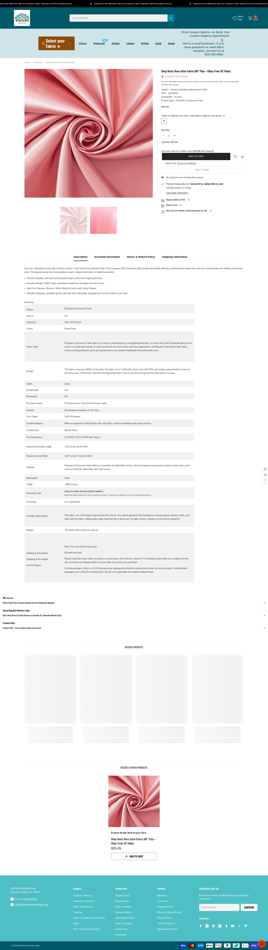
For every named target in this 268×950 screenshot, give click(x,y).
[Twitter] (239, 926)
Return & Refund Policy (141, 257)
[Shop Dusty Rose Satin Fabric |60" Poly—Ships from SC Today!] (134, 801)
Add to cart (195, 156)
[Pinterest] (213, 926)
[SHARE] (241, 156)
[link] (235, 156)
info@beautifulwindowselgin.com (31, 904)
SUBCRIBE (249, 907)
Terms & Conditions (186, 163)
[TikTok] (220, 926)
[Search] (122, 18)
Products (38, 62)
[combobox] (119, 18)
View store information (177, 193)
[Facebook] (200, 926)
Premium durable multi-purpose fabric (189, 89)
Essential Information (107, 257)
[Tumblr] (226, 926)
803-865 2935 (30, 899)
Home (27, 62)
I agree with (170, 163)
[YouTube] (232, 926)
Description (81, 257)
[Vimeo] (245, 926)
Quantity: (165, 130)
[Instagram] (207, 926)
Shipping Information (174, 257)
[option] (88, 133)
